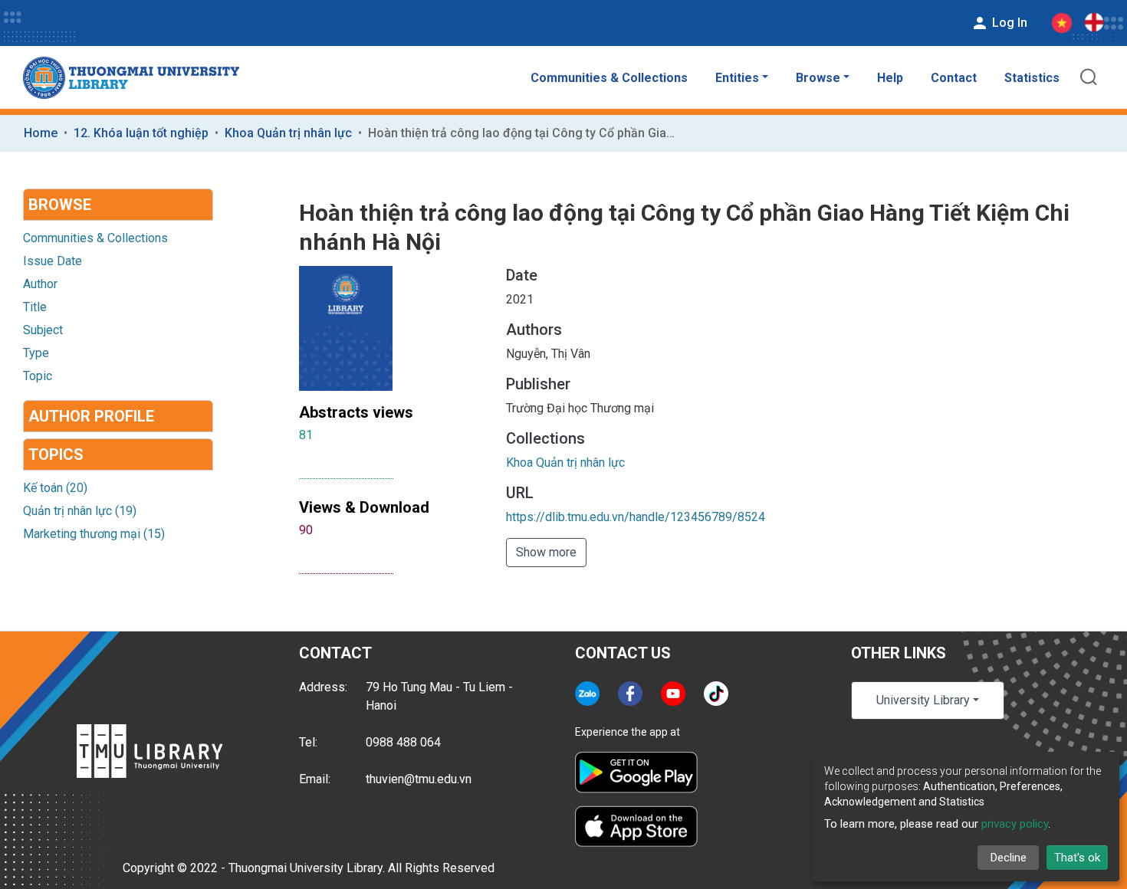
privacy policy (1014, 824)
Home (41, 133)
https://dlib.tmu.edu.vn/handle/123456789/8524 (635, 517)
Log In (1008, 22)
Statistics (1032, 78)
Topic (37, 376)
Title (35, 307)
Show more (546, 552)
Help (890, 78)
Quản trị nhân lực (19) (79, 511)
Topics (56, 454)
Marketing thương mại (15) (94, 534)
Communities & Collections (609, 78)
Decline (1009, 857)
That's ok (1077, 857)
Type (36, 353)
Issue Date (52, 261)
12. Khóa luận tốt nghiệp (141, 133)
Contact (954, 78)
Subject (43, 330)
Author (40, 284)
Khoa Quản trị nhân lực (288, 133)
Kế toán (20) (55, 488)
